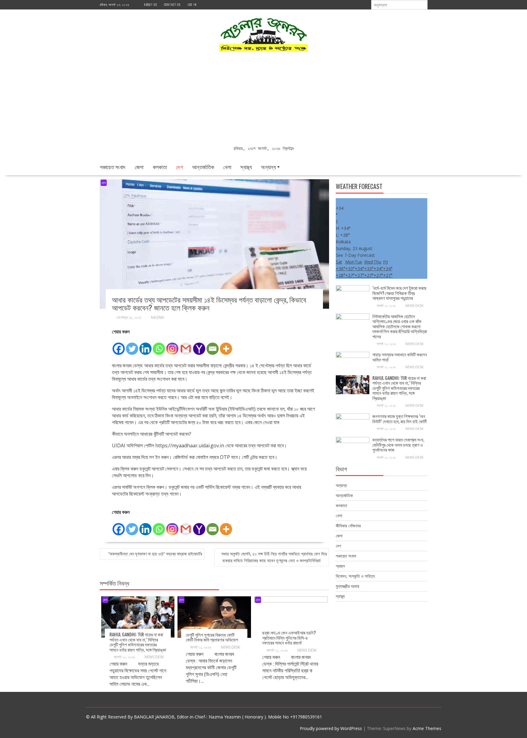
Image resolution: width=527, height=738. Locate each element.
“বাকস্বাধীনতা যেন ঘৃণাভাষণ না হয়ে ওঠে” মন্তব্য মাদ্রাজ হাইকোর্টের (155, 554)
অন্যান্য (268, 167)
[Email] (212, 345)
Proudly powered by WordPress (331, 728)
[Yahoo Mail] (199, 345)
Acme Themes (427, 728)
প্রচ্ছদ (340, 566)
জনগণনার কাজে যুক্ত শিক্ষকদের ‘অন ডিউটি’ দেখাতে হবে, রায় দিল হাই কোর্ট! (399, 418)
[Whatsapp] (159, 345)
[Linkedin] (145, 345)
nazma (157, 317)
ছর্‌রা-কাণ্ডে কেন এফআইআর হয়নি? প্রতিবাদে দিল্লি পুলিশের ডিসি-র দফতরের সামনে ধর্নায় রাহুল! (289, 637)
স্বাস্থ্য (246, 167)
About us (150, 4)
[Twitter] (132, 345)
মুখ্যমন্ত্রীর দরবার (347, 586)
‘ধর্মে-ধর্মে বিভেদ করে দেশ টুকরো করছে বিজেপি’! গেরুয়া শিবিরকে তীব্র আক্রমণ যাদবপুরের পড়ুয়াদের (399, 292)
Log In (192, 4)
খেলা (227, 167)
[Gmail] (186, 345)
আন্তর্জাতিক (203, 167)
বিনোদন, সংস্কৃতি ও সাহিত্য (355, 576)
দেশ (179, 167)
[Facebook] (119, 345)
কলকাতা (160, 167)
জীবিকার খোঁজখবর (348, 526)
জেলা (139, 167)
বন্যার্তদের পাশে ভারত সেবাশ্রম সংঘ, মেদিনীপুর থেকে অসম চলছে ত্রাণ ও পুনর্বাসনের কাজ (398, 444)
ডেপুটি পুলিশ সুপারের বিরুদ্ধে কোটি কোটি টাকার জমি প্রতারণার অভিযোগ (212, 637)
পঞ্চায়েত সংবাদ (113, 167)
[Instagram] (172, 345)
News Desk (154, 657)
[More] (226, 345)
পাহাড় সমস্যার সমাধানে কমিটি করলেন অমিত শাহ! (399, 357)
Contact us (172, 4)
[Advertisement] (264, 99)
